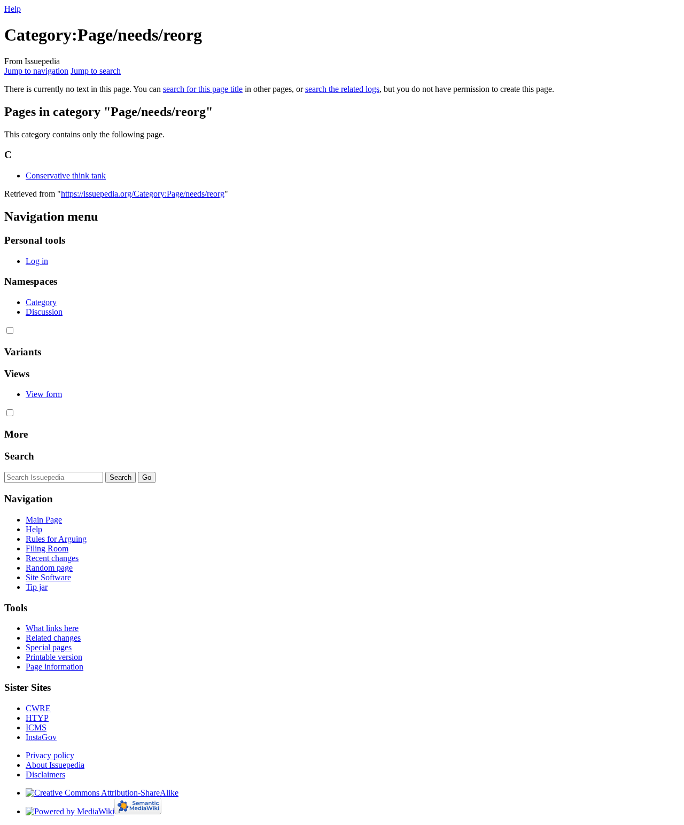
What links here (52, 628)
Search (19, 456)
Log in (37, 261)
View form (44, 394)
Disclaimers (45, 774)
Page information (54, 666)
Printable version (54, 656)
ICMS (36, 727)
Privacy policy (50, 755)
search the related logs (342, 89)
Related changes (53, 637)
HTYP (37, 717)
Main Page (44, 519)
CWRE (38, 708)
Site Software (48, 577)
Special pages (49, 647)
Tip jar (37, 586)
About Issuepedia (55, 764)
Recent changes (52, 558)
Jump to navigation (36, 70)
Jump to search (96, 70)
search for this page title (203, 89)
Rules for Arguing (56, 538)
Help (12, 8)
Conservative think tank (66, 175)
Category (41, 302)
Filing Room (47, 548)
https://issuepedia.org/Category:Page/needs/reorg (142, 193)
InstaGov (41, 737)
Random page (49, 567)
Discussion (44, 311)
